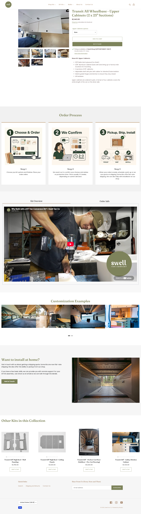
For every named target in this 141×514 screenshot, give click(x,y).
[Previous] (5, 321)
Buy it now (97, 44)
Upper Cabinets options (80, 29)
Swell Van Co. (108, 507)
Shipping (74, 22)
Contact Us (46, 486)
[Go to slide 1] (6, 456)
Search (20, 486)
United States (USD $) (27, 502)
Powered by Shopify (117, 507)
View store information (80, 53)
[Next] (136, 321)
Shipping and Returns (33, 486)
